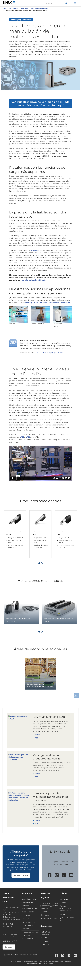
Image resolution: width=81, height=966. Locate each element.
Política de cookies (15, 961)
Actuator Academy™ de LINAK (48, 353)
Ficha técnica (27, 939)
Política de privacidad (56, 961)
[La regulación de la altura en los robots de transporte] (62, 314)
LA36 (28, 437)
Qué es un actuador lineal (67, 919)
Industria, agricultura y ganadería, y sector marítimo (49, 905)
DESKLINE (44, 938)
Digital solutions (28, 922)
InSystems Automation (59, 303)
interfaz (34, 250)
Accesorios (26, 919)
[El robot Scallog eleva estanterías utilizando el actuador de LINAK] (18, 314)
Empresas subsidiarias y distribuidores (65, 908)
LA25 (22, 437)
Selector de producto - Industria (30, 934)
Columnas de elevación (27, 904)
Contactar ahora (21, 875)
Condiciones (43, 961)
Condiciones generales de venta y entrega (40, 963)
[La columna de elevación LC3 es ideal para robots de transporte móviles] (40, 314)
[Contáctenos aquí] (76, 695)
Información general (30, 961)
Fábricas (62, 903)
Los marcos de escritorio (28, 927)
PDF (36, 738)
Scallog (28, 303)
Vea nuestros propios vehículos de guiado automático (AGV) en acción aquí (40, 103)
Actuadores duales (29, 909)
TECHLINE (44, 941)
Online (37, 735)
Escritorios (44, 915)
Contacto (9, 947)
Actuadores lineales (30, 899)
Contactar (63, 899)
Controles (26, 915)
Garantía (68, 961)
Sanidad (43, 912)
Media (62, 914)
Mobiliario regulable (48, 918)
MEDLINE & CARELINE (45, 933)
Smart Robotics (40, 303)
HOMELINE (45, 945)
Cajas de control (28, 912)
